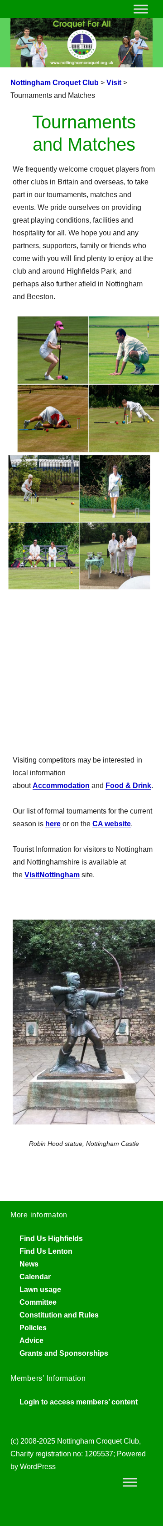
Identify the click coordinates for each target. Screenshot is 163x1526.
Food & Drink (128, 785)
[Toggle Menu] (141, 9)
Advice (31, 1340)
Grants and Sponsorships (63, 1353)
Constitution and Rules (59, 1315)
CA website (111, 824)
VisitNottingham (52, 875)
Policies (33, 1328)
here (53, 824)
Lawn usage (40, 1289)
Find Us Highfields (51, 1238)
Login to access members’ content (78, 1402)
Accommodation (61, 785)
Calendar (35, 1277)
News (28, 1264)
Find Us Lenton (45, 1251)
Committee (38, 1302)
